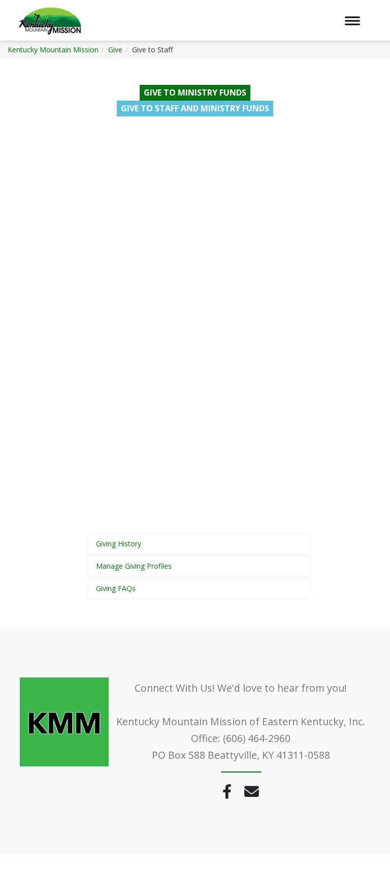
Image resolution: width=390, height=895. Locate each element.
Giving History (118, 543)
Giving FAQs (116, 588)
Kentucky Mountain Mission (53, 49)
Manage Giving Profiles (134, 566)
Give (115, 49)
